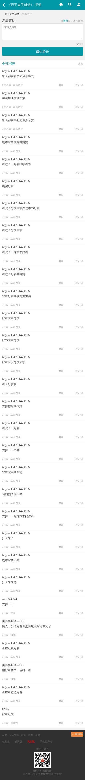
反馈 (37, 735)
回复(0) (79, 84)
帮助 (30, 735)
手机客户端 (46, 741)
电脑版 (5, 741)
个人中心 (14, 735)
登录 (65, 20)
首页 (4, 735)
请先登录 (42, 51)
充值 (23, 735)
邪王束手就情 (12, 14)
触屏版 (18, 741)
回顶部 (79, 734)
